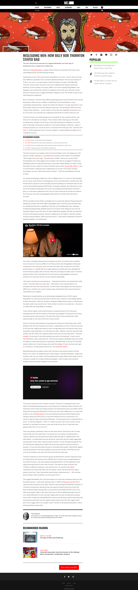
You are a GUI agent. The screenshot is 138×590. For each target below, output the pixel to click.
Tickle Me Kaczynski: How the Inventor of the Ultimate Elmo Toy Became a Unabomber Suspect (59, 553)
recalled (25, 336)
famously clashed (69, 482)
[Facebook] (96, 55)
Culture (37, 7)
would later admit (61, 347)
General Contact (69, 585)
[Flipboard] (101, 55)
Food (86, 7)
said (36, 284)
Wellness (95, 7)
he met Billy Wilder (71, 166)
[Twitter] (91, 55)
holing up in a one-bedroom (43, 156)
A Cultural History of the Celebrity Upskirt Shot (40, 148)
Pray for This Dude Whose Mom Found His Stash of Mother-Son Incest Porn (48, 145)
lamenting (39, 414)
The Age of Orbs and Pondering (51, 538)
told (70, 467)
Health (58, 7)
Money (78, 7)
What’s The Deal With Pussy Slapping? (38, 140)
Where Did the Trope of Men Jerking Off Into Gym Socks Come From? (46, 142)
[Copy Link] (111, 55)
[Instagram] (116, 55)
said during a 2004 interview (71, 107)
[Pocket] (106, 55)
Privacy (69, 583)
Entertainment (47, 7)
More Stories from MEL (69, 567)
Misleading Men (36, 70)
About (63, 583)
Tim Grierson (44, 10)
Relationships (68, 7)
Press (74, 583)
